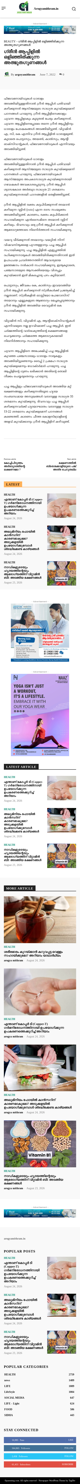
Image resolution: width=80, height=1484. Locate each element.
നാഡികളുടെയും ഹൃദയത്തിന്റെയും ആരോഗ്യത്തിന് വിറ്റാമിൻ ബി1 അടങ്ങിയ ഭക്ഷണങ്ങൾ (33, 1179)
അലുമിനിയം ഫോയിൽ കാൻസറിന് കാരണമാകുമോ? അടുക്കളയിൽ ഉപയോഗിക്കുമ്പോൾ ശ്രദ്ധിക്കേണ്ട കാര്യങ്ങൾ (38, 1103)
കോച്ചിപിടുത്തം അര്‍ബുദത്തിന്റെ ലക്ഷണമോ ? (14, 466)
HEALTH (9, 494)
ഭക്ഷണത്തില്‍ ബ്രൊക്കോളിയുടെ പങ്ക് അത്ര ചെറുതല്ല (61, 466)
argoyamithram (25, 74)
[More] (54, 83)
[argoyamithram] (7, 74)
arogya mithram (13, 960)
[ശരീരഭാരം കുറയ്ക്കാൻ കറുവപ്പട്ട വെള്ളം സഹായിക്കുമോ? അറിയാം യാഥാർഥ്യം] (40, 919)
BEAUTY (10, 41)
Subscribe (67, 1464)
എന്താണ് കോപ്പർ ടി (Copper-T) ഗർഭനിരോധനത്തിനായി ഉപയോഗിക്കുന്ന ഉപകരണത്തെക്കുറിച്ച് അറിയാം (23, 506)
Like (70, 1440)
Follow (68, 1448)
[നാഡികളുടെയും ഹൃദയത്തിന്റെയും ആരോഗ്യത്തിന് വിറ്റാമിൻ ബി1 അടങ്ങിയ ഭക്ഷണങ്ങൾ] (61, 573)
